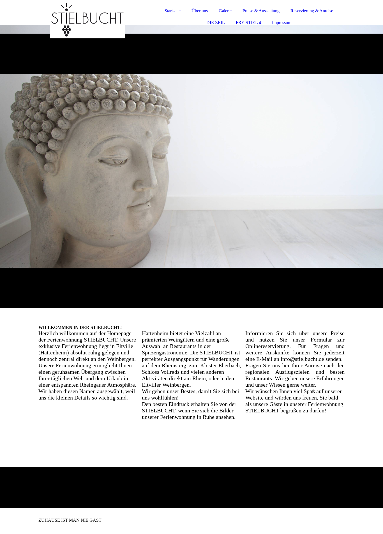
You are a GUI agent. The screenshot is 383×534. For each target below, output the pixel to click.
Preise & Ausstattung (261, 10)
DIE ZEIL (215, 22)
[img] (87, 19)
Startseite (173, 10)
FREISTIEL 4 (248, 22)
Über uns (200, 10)
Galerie (225, 10)
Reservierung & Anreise (311, 10)
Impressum (281, 22)
